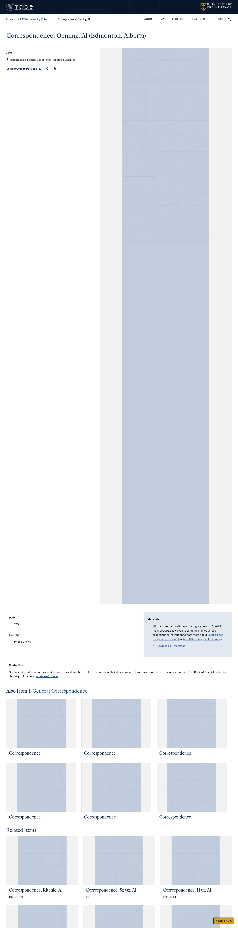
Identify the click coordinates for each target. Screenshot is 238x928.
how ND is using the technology (202, 639)
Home (9, 19)
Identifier (15, 635)
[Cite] (55, 69)
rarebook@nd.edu (47, 676)
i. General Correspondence (58, 691)
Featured (198, 19)
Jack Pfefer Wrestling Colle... (32, 19)
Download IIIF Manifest (171, 645)
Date (12, 617)
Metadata (153, 619)
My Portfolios (172, 19)
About (149, 19)
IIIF (154, 626)
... (53, 19)
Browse (218, 19)
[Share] (47, 69)
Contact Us (16, 665)
